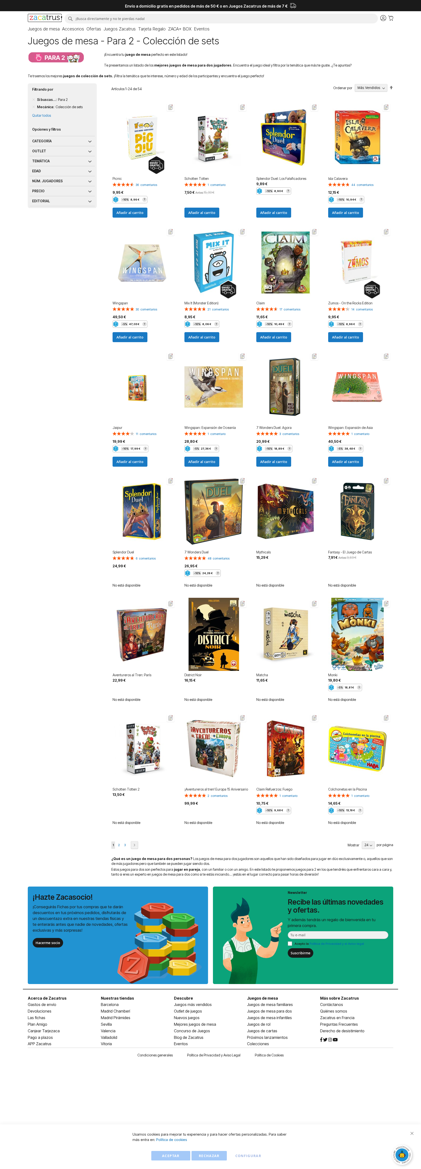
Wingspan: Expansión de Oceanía (210, 427)
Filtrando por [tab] (42, 89)
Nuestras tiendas (117, 998)
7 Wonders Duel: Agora (274, 427)
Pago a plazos (40, 1037)
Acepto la (329, 944)
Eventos (181, 1043)
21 (218, 309)
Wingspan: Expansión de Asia (350, 427)
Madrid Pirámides (115, 1017)
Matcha (262, 675)
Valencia (108, 1030)
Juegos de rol (258, 1024)
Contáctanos (331, 1004)
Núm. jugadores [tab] (47, 181)
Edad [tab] (36, 171)
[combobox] (221, 18)
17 (289, 309)
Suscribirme (300, 953)
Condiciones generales (155, 1055)
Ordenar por (342, 88)
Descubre (183, 998)
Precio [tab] (38, 191)
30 (146, 309)
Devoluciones (39, 1011)
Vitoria (106, 1043)
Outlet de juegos (188, 1011)
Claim (260, 303)
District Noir (193, 675)
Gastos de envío (42, 1004)
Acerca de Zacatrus (47, 998)
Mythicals (263, 552)
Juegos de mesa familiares (270, 1004)
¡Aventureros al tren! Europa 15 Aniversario (216, 789)
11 (146, 434)
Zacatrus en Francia (337, 1017)
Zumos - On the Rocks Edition (350, 303)
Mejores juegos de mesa (195, 1024)
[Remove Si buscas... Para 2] (33, 99)
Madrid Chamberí (115, 1011)
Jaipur (117, 427)
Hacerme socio (48, 942)
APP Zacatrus (39, 1043)
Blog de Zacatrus (188, 1037)
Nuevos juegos (187, 1017)
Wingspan (120, 303)
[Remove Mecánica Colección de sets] (33, 107)
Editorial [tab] (41, 201)
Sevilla (106, 1024)
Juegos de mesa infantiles (269, 1017)
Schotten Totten (196, 178)
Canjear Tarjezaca (44, 1030)
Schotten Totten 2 (126, 789)
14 (362, 309)
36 (146, 185)
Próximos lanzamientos (267, 1037)
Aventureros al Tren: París (132, 675)
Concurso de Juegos (192, 1030)
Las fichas (36, 1017)
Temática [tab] (41, 161)
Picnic (117, 178)
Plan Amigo (37, 1024)
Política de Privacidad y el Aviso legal (336, 944)
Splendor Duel (123, 552)
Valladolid (109, 1037)
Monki (332, 675)
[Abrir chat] (402, 1155)
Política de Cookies (269, 1055)
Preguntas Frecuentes (339, 1024)
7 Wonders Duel (196, 552)
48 (219, 558)
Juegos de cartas (262, 1030)
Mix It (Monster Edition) (201, 303)
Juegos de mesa (262, 998)
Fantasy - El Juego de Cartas (350, 552)
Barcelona (110, 1004)
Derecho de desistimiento (342, 1030)
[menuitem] (44, 29)
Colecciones (258, 1043)
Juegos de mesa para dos (269, 1011)
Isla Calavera (338, 178)
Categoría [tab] (42, 141)
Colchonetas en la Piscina (347, 789)
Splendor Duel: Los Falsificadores (281, 178)
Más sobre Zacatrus (339, 998)
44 (362, 185)
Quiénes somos (333, 1011)
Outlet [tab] (39, 151)
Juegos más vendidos (193, 1004)
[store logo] (45, 18)
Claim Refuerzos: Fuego (274, 789)
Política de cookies (171, 1139)
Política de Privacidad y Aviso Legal (213, 1055)
